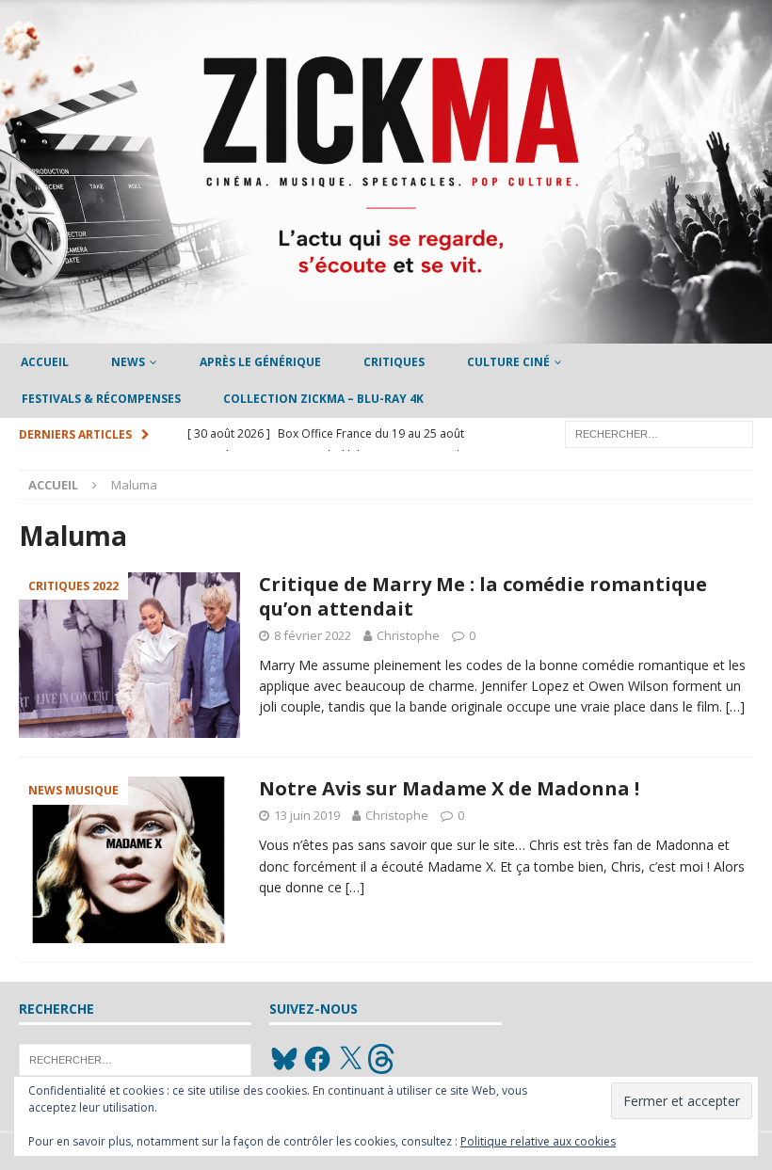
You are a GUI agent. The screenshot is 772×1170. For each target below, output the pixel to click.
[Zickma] (386, 333)
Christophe (408, 635)
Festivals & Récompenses (101, 399)
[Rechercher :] (659, 432)
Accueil (45, 362)
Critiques (394, 362)
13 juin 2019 (307, 815)
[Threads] (383, 1059)
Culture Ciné (508, 362)
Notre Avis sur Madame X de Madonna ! (449, 788)
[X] (350, 1059)
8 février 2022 (312, 635)
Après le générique (260, 362)
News (128, 362)
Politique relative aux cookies (538, 1141)
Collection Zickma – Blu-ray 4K (323, 399)
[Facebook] (317, 1059)
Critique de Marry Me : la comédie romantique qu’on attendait (483, 596)
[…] (735, 706)
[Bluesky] (284, 1059)
